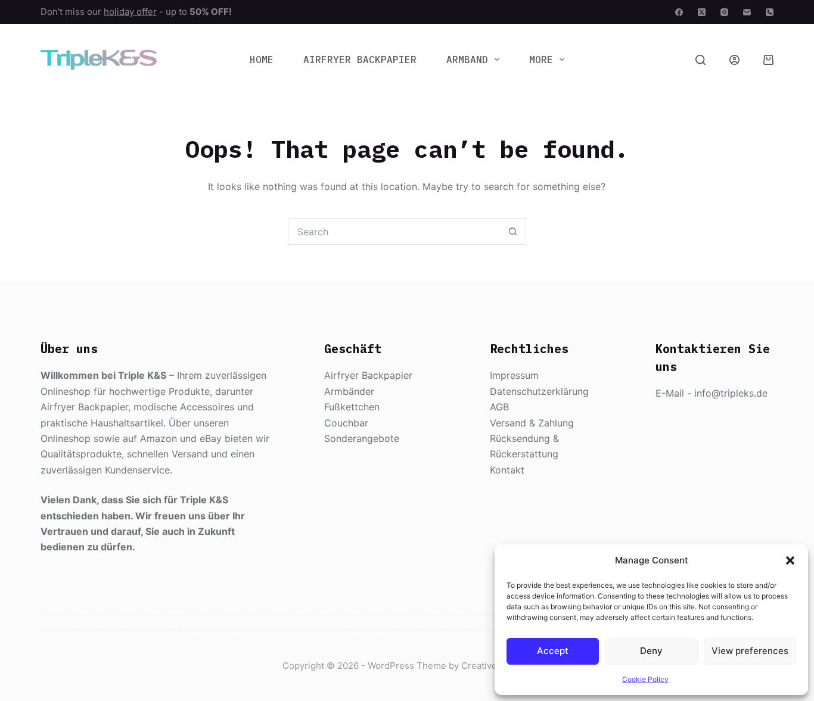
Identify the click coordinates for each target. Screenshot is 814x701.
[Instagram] (724, 12)
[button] (790, 560)
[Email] (747, 12)
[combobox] (394, 231)
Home (262, 60)
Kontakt (507, 470)
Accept (552, 650)
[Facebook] (679, 12)
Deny (651, 650)
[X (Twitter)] (702, 12)
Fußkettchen (352, 407)
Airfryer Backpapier (360, 60)
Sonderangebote (361, 438)
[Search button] (513, 231)
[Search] (700, 60)
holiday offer (130, 11)
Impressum (514, 375)
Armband (467, 60)
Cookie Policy (645, 679)
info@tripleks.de (731, 393)
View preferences (750, 650)
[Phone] (769, 12)
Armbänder (349, 391)
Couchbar (346, 423)
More (541, 60)
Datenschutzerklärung (539, 391)
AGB (499, 407)
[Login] (734, 60)
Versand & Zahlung (532, 423)
